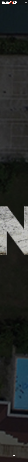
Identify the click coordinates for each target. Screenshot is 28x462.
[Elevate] (9, 2)
